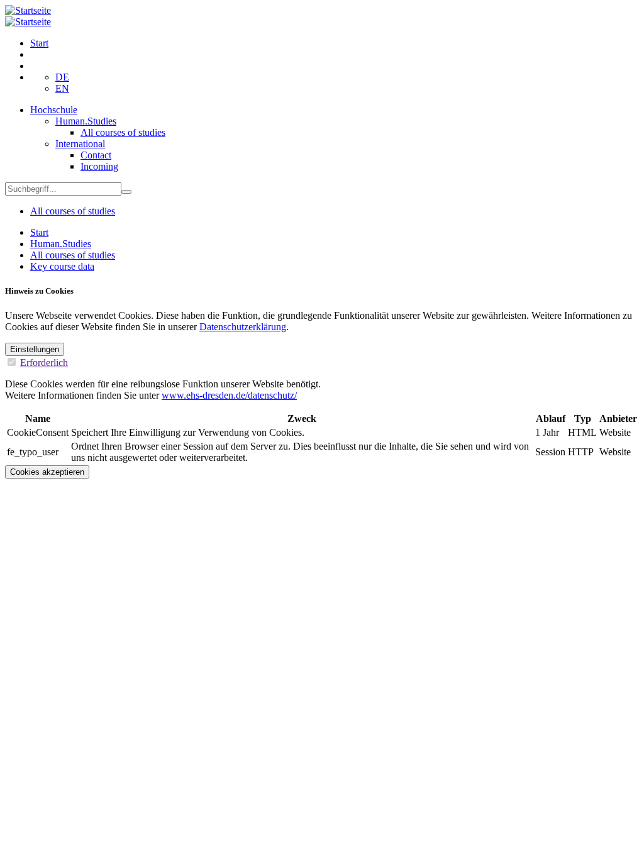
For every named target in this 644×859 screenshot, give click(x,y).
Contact (95, 155)
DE (62, 77)
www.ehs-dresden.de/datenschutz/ (229, 395)
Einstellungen (34, 349)
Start (39, 43)
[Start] (28, 10)
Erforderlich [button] (44, 362)
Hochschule (53, 109)
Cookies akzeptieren (47, 472)
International (80, 143)
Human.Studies (85, 121)
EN (62, 88)
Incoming (99, 166)
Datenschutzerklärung (242, 326)
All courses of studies (122, 132)
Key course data (62, 266)
